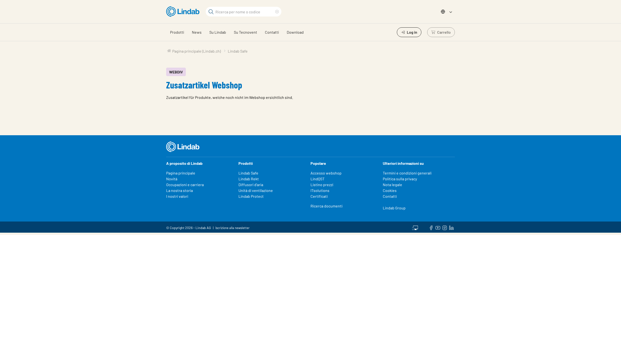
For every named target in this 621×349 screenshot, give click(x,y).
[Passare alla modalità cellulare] (415, 227)
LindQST (317, 178)
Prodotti (177, 32)
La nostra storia (179, 190)
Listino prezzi (321, 184)
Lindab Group (394, 208)
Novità (171, 178)
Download (295, 32)
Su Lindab (217, 32)
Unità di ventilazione (255, 190)
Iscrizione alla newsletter (232, 228)
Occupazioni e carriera (185, 184)
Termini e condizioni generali (407, 173)
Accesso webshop (326, 173)
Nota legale (392, 184)
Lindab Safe (248, 173)
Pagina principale (180, 173)
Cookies (390, 190)
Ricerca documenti (326, 206)
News (197, 32)
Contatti (272, 32)
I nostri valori (177, 196)
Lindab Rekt (248, 178)
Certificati (319, 196)
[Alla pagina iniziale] (184, 11)
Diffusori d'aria (250, 184)
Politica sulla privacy (400, 178)
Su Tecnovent (245, 32)
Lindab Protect (251, 196)
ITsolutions (319, 190)
